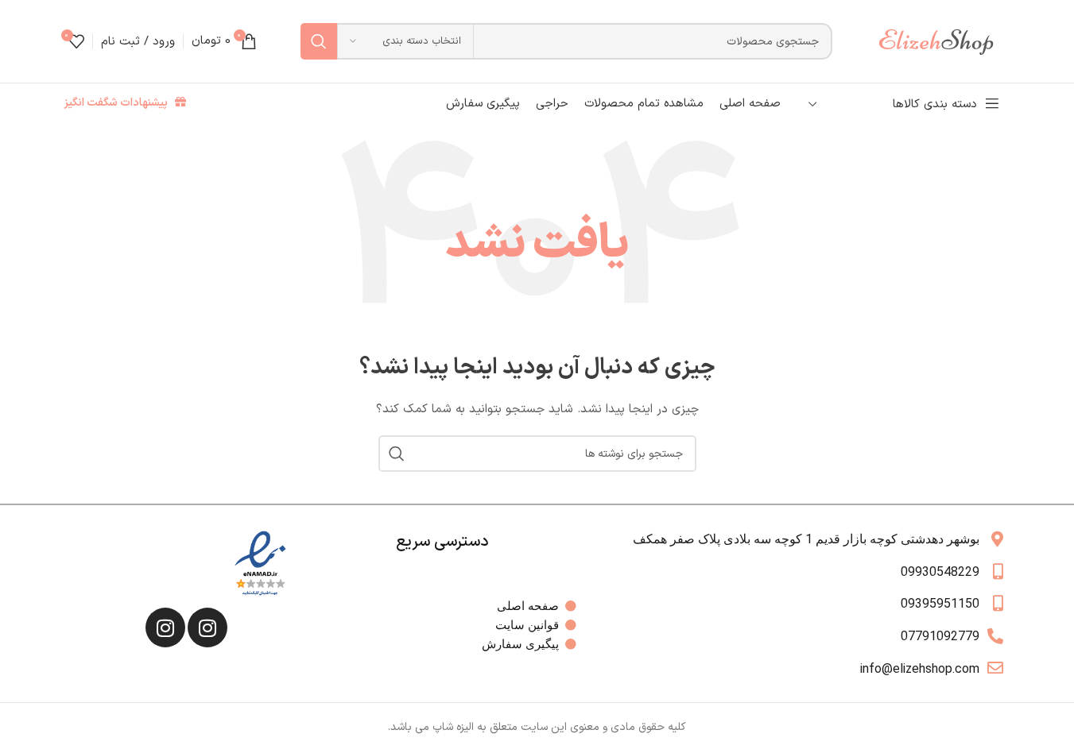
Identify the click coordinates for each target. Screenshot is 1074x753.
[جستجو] (318, 41)
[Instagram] (207, 627)
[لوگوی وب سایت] (943, 41)
